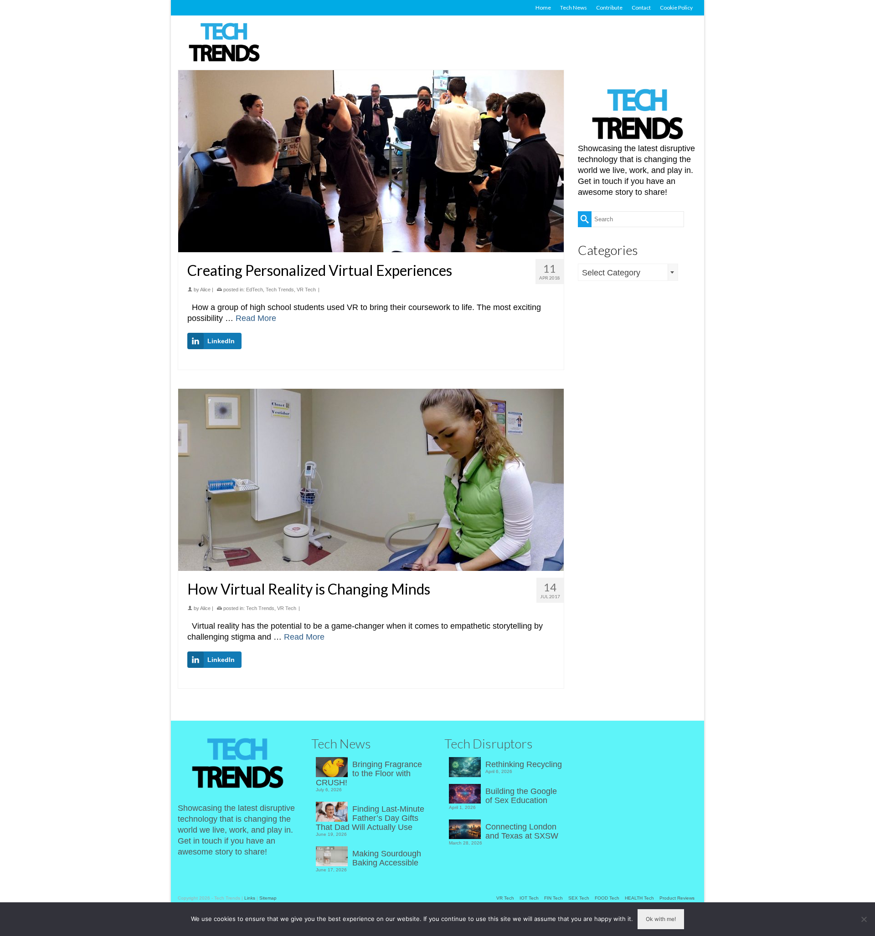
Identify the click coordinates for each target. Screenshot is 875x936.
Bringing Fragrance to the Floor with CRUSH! (369, 773)
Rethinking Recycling (523, 764)
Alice (205, 289)
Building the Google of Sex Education (521, 796)
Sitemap (268, 897)
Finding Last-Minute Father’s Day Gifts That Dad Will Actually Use (370, 818)
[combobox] (628, 272)
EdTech (254, 289)
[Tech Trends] (224, 43)
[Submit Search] (585, 219)
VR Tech (306, 289)
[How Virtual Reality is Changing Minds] (371, 480)
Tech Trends (280, 289)
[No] (863, 919)
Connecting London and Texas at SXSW (521, 831)
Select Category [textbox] (611, 272)
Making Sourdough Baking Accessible (386, 858)
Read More (256, 318)
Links (249, 897)
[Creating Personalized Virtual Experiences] (371, 161)
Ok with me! (661, 919)
